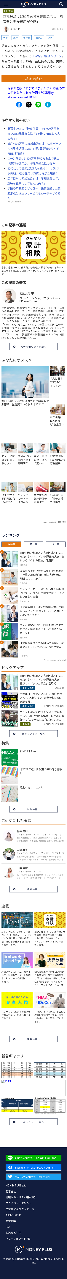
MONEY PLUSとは (16, 1185)
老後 (5, 37)
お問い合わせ (13, 1215)
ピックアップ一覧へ (33, 733)
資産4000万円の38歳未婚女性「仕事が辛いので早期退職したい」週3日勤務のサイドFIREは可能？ (34, 148)
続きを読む (33, 78)
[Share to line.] (38, 104)
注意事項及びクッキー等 (20, 1209)
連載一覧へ (33, 1039)
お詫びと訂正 (13, 1232)
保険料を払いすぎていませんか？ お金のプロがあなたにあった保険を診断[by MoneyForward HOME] (36, 92)
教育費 (26, 37)
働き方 (39, 37)
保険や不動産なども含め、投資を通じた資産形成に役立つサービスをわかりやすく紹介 (33, 193)
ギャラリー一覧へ (33, 1121)
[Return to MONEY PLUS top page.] (33, 4)
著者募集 (11, 1221)
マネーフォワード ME (18, 1238)
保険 (50, 37)
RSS (8, 1227)
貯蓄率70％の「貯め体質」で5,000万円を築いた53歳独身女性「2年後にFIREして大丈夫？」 (33, 133)
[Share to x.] (29, 104)
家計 (15, 37)
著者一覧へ (33, 889)
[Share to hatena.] (48, 104)
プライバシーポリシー (19, 1203)
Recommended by (49, 522)
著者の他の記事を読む (34, 346)
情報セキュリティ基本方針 (21, 1197)
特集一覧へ (33, 809)
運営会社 (11, 1191)
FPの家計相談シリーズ (47, 56)
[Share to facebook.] (19, 104)
